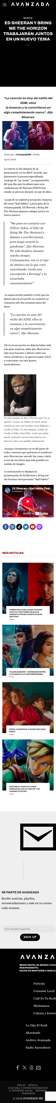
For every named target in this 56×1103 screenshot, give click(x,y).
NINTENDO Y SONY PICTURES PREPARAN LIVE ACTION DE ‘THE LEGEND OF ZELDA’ (24, 789)
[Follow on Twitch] (39, 527)
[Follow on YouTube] (33, 527)
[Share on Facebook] (17, 1068)
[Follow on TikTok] (19, 527)
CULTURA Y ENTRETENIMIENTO (28, 1088)
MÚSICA (28, 18)
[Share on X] (24, 1068)
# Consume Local (21, 1090)
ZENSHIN (41, 1090)
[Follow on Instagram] (12, 527)
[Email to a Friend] (38, 1068)
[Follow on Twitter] (26, 527)
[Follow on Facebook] (6, 527)
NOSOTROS (28, 1093)
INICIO (21, 1085)
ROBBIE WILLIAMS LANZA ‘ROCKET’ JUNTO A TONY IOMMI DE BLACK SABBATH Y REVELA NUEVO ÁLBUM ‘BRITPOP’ (26, 613)
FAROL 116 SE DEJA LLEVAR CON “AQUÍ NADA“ (27, 730)
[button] (4, 4)
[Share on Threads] (31, 1068)
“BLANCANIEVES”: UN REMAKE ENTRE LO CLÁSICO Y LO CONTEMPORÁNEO (27, 673)
